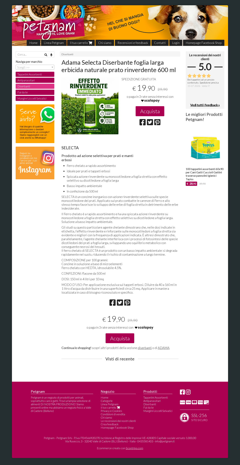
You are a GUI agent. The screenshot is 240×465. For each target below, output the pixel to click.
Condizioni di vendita (113, 414)
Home (33, 43)
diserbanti (145, 348)
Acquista (150, 111)
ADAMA (164, 348)
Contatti (160, 43)
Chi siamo (104, 43)
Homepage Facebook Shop (204, 43)
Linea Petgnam (54, 43)
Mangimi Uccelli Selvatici (31, 98)
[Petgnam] (120, 25)
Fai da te (22, 92)
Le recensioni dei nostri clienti (118, 420)
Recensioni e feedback (133, 43)
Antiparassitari (26, 80)
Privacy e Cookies (111, 410)
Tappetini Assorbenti (29, 74)
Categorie (107, 400)
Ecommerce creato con (120, 448)
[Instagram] (188, 393)
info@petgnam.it (165, 441)
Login (176, 43)
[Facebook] (182, 393)
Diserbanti (67, 54)
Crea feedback (110, 424)
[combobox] (35, 67)
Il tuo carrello (79, 43)
